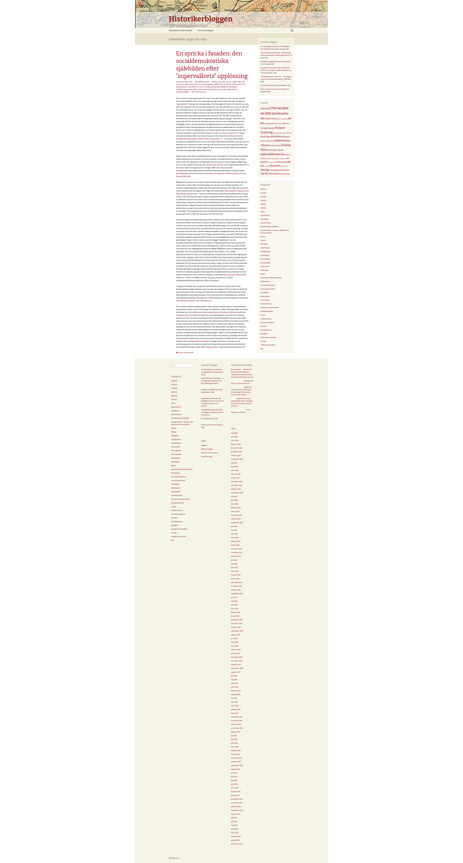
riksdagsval (233, 87)
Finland (280, 128)
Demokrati (237, 104)
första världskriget (287, 133)
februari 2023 (236, 541)
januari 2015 (235, 795)
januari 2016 (235, 754)
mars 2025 (234, 470)
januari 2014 (235, 840)
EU (289, 123)
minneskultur (272, 162)
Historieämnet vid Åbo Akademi (180, 30)
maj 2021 (234, 601)
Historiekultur (265, 259)
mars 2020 (234, 646)
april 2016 (234, 743)
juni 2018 (234, 698)
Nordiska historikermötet (269, 307)
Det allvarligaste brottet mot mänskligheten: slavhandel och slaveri (212, 372)
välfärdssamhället (182, 92)
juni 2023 (234, 526)
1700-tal (275, 108)
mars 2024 (234, 504)
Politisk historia (266, 319)
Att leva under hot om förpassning (272, 89)
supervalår (192, 89)
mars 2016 (234, 747)
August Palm (236, 82)
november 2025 (236, 452)
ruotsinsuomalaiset (267, 322)
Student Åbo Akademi (268, 337)
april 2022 (234, 567)
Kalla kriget (264, 270)
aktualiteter (264, 219)
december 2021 (236, 582)
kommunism (271, 150)
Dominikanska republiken (269, 226)
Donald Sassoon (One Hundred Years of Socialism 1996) (211, 312)
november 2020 (236, 623)
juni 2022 (234, 560)
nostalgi (206, 87)
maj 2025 (234, 463)
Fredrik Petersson (199, 92)
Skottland (263, 334)
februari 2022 (236, 575)
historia (279, 140)
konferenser (264, 281)
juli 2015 (234, 773)
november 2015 (236, 758)
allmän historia (271, 118)
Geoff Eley (227, 84)
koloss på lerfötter (238, 84)
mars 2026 (234, 440)
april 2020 (234, 642)
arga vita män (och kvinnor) (225, 133)
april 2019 (234, 683)
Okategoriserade (203, 82)
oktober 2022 (236, 556)
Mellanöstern (265, 296)
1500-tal (263, 189)
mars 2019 (234, 687)
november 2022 (236, 552)
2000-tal (263, 208)
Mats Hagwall (235, 369)
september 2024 (237, 493)
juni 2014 (234, 821)
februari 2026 (236, 444)
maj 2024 (234, 496)
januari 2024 (235, 511)
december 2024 (236, 481)
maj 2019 (234, 679)
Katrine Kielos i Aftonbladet (234, 274)
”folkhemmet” (206, 300)
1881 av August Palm (209, 347)
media (200, 87)
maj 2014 (234, 825)
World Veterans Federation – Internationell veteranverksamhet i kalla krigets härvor (212, 380)
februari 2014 (236, 836)
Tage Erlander (232, 89)
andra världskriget (283, 119)
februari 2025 (236, 474)
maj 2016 (234, 739)
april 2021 (234, 605)
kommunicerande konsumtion (271, 278)
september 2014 (237, 810)
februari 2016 (236, 750)
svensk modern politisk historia (208, 89)
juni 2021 (234, 597)
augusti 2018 (235, 694)
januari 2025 (235, 478)
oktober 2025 (236, 455)
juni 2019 (234, 676)
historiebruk (264, 255)
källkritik (280, 150)
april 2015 (234, 784)
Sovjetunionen (284, 166)
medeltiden (264, 292)
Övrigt (262, 315)
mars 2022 (234, 571)
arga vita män (227, 82)
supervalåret (182, 104)
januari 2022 (235, 579)
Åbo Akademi (275, 173)
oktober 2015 (236, 762)
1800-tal (263, 200)
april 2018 (234, 702)
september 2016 (237, 728)
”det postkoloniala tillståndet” (196, 341)
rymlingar (267, 166)
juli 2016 (234, 735)
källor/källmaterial (272, 154)
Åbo (267, 173)
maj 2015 (234, 780)
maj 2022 (234, 564)
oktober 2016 (236, 724)
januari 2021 (235, 616)
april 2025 (234, 466)
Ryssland (275, 165)
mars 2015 (234, 788)
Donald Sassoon (196, 84)
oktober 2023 (236, 519)
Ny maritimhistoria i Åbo (268, 85)
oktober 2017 (236, 709)
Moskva (279, 162)
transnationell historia (279, 170)
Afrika (262, 212)
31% (219, 82)
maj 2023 (234, 530)
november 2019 (236, 661)
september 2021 (237, 593)
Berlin (279, 123)
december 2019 (236, 657)
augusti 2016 (235, 732)
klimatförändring (275, 145)
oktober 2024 (236, 489)
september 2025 (237, 459)
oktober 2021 (236, 590)
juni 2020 (234, 638)
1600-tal (264, 108)
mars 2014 (234, 833)
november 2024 (236, 485)
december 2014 (236, 799)
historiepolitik (265, 263)
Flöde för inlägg (206, 449)
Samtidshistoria (266, 330)
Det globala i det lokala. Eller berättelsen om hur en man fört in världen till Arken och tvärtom (275, 70)
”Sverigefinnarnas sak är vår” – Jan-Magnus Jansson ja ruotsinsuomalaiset (212, 412)
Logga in (204, 445)
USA (262, 173)
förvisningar (265, 136)
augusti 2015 (235, 769)
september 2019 (237, 668)
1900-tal (270, 113)
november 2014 (236, 803)
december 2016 (236, 717)
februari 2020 (236, 650)
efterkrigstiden (207, 84)
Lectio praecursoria (267, 289)
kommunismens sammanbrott (186, 87)
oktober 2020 (236, 627)
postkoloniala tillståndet (219, 87)
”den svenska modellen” (186, 300)
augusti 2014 (235, 814)
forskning (266, 132)
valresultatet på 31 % (214, 165)
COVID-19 (284, 123)
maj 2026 (234, 433)
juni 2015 (234, 777)
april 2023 (234, 534)
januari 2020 (235, 653)
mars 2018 (234, 706)
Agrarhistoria (265, 215)
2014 (215, 82)
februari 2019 (236, 691)
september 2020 (237, 631)
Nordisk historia (266, 304)
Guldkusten (270, 141)
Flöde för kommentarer (209, 453)
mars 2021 (234, 608)
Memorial (268, 158)
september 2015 (237, 765)
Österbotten (285, 174)
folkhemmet (218, 84)
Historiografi (264, 266)
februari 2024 (236, 508)
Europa (264, 128)
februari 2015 (236, 791)
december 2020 (236, 620)
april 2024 (234, 500)
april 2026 (234, 437)
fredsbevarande (277, 133)
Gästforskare (265, 248)
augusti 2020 (235, 635)
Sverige (223, 89)
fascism (271, 128)
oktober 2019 (236, 664)
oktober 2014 (236, 806)
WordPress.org (206, 456)
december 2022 (236, 549)
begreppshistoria (271, 123)
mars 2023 (234, 537)
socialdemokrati (182, 89)
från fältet (264, 244)
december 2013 (236, 844)
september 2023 (237, 523)
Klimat (262, 274)
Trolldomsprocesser (267, 345)
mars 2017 (234, 713)
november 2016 (236, 720)
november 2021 (236, 586)
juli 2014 (234, 818)
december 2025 (236, 448)
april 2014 (234, 829)
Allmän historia (265, 223)
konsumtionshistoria (267, 285)
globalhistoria (278, 136)
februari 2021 (236, 612)
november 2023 (236, 515)
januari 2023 (235, 545)
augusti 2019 (235, 672)
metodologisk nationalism (279, 158)
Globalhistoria (265, 251)
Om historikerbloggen (205, 30)
